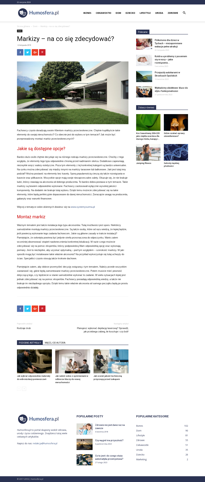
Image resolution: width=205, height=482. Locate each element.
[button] (184, 13)
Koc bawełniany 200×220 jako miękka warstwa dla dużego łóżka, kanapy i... (148, 136)
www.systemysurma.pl (83, 206)
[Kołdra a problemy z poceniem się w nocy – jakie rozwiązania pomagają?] (144, 60)
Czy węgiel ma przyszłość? (109, 440)
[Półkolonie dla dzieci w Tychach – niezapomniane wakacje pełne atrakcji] (144, 44)
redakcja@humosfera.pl (45, 443)
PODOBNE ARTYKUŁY (30, 342)
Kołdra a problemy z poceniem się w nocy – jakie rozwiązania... (171, 59)
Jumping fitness (143, 163)
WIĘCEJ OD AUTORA (55, 342)
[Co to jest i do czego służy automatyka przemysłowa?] (85, 459)
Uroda (159, 12)
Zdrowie (173, 12)
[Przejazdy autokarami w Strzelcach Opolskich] (144, 76)
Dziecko (130, 12)
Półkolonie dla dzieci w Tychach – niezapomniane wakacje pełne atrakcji (168, 43)
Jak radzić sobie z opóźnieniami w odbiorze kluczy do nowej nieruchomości (71, 379)
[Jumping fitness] (148, 152)
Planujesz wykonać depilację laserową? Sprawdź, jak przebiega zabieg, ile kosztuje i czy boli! (102, 330)
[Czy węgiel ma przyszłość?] (85, 444)
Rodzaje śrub (24, 328)
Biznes (87, 12)
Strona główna (23, 26)
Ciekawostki (103, 12)
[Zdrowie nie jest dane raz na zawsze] (85, 429)
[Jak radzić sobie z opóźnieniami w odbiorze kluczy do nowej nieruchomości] (72, 361)
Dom (118, 12)
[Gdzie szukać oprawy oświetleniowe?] (176, 122)
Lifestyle (145, 12)
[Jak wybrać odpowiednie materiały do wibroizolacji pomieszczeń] (34, 361)
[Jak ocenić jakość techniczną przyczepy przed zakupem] (111, 361)
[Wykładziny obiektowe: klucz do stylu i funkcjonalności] (144, 91)
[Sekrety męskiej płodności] (176, 152)
